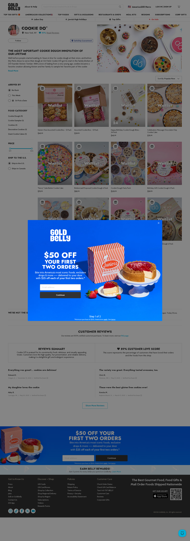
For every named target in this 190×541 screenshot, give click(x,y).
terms (113, 319)
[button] (95, 270)
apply (105, 319)
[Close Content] (158, 223)
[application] (182, 533)
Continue (60, 295)
